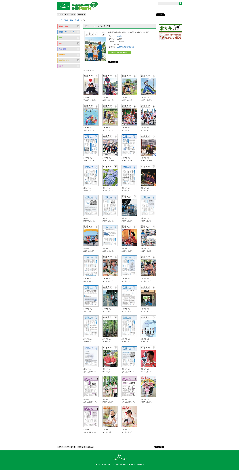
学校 (60, 43)
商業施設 (62, 54)
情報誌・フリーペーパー (67, 32)
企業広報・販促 (64, 60)
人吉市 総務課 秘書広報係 (125, 47)
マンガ (61, 66)
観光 (60, 37)
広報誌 (119, 36)
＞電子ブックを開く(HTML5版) (119, 52)
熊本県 (77, 20)
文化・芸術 (62, 49)
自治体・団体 (68, 20)
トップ (59, 20)
